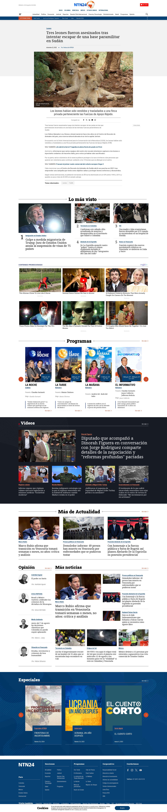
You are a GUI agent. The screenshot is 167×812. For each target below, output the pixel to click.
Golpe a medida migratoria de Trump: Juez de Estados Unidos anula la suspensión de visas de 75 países (48, 244)
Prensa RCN (106, 793)
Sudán (71, 183)
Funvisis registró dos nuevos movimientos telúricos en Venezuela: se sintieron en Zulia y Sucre (133, 248)
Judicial (58, 14)
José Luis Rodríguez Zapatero (51, 18)
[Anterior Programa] (21, 379)
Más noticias (68, 567)
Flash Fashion (90, 773)
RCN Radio (56, 803)
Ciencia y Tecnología (95, 14)
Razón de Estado (79, 790)
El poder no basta (38, 578)
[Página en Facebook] (128, 770)
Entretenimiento (108, 14)
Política (43, 14)
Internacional (22, 796)
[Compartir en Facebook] (83, 120)
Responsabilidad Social (109, 770)
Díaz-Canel (65, 18)
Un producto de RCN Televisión (125, 803)
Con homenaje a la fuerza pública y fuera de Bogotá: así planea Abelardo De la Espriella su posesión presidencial (127, 550)
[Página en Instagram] (132, 770)
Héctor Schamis (40, 661)
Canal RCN (39, 803)
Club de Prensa (90, 770)
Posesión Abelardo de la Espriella (119, 542)
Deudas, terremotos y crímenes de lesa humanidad (40, 653)
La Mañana (92, 385)
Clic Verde (77, 770)
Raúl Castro (37, 18)
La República (65, 803)
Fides (108, 803)
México (121, 648)
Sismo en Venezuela (126, 242)
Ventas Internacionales (109, 786)
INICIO (61, 10)
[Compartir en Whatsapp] (95, 120)
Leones (48, 28)
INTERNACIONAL (103, 10)
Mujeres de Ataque (91, 785)
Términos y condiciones (90, 806)
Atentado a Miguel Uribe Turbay (96, 485)
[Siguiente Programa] (146, 379)
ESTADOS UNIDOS (92, 10)
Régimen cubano (24, 485)
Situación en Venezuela (39, 647)
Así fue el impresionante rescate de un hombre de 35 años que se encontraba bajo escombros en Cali (69, 655)
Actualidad (36, 14)
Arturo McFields (36, 594)
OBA (104, 796)
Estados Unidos (23, 793)
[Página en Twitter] (136, 770)
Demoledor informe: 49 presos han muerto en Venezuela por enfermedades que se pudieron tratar (82, 550)
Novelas (102, 803)
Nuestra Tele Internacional (78, 14)
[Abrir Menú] (20, 14)
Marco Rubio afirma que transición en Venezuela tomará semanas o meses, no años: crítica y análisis (39, 550)
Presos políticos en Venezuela (73, 542)
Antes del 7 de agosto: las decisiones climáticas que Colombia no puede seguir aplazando (40, 627)
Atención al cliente (108, 773)
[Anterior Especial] (21, 715)
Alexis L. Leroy (40, 638)
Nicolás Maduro (57, 485)
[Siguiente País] (147, 19)
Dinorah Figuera (86, 434)
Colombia (21, 783)
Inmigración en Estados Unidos (36, 236)
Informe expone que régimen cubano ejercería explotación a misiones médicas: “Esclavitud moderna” (32, 491)
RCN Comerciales (76, 803)
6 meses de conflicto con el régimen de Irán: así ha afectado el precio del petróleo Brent (98, 405)
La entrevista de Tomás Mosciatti (79, 777)
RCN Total (139, 803)
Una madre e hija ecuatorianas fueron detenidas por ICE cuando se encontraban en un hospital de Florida (133, 232)
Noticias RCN (47, 803)
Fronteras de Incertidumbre (42, 734)
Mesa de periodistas (77, 785)
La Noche (31, 385)
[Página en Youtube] (140, 770)
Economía (51, 14)
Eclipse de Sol (92, 648)
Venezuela (22, 786)
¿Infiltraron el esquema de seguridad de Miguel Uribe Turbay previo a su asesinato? (100, 490)
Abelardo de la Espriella (88, 242)
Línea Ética (106, 790)
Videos (28, 423)
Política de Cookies (80, 809)
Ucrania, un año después (83, 734)
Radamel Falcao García (129, 612)
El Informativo (125, 385)
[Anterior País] (147, 17)
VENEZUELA (75, 10)
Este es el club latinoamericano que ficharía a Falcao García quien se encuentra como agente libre (133, 620)
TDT (113, 803)
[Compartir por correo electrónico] (92, 120)
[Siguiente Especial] (146, 715)
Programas (124, 14)
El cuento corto (123, 734)
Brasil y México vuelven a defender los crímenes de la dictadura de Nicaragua (41, 600)
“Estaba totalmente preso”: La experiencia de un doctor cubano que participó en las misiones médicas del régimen (38, 404)
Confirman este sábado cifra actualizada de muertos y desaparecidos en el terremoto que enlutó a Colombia (93, 232)
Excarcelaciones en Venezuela (129, 485)
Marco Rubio (23, 542)
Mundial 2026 (80, 18)
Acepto (122, 808)
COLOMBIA (67, 10)
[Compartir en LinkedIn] (89, 120)
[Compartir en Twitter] (86, 120)
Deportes (66, 14)
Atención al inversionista (110, 776)
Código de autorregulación (110, 783)
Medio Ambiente (37, 619)
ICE (120, 226)
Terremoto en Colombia (88, 226)
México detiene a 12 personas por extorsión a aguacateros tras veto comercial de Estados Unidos (133, 654)
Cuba (72, 18)
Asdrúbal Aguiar (36, 575)
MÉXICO (83, 10)
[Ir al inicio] (29, 767)
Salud (117, 14)
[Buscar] (146, 14)
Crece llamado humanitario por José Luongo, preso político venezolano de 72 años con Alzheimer (128, 404)
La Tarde (60, 385)
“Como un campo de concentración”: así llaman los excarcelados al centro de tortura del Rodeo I (68, 404)
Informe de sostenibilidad (110, 780)
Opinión (132, 14)
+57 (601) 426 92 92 (138, 779)
